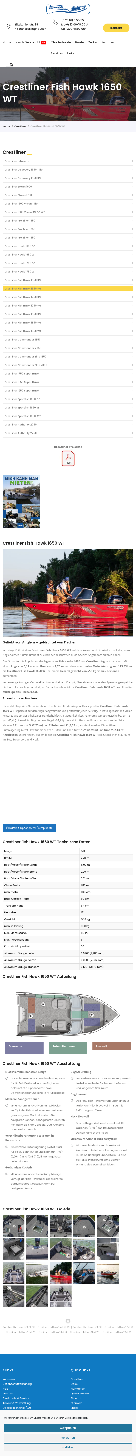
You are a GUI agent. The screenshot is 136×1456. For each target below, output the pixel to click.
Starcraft (77, 1398)
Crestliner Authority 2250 (20, 433)
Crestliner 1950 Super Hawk (21, 390)
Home (7, 42)
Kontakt (116, 28)
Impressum (10, 1379)
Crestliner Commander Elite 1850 (25, 356)
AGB (5, 1388)
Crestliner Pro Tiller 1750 (19, 229)
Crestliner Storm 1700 (18, 195)
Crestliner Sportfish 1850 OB (22, 399)
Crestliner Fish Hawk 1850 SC (22, 314)
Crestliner (20, 126)
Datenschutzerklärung (17, 1384)
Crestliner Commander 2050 (22, 348)
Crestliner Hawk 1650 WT (20, 254)
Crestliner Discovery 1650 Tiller (24, 169)
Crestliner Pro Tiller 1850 (19, 237)
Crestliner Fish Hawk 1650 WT (22, 288)
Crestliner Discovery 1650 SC (22, 178)
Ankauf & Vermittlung (17, 1403)
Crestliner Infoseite (16, 161)
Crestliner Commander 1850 (22, 339)
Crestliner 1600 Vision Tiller (21, 203)
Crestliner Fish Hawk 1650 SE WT (54, 1327)
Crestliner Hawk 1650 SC (19, 246)
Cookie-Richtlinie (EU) (17, 1408)
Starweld (76, 1403)
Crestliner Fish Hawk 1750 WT (22, 305)
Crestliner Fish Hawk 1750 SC (22, 297)
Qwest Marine (80, 1393)
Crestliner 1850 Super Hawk (21, 382)
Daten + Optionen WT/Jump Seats (30, 828)
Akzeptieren (68, 1428)
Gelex (74, 1384)
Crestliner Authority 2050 (20, 424)
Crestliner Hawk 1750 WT (20, 271)
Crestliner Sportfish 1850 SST (22, 407)
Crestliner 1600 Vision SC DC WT (24, 212)
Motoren (108, 42)
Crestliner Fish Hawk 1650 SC (22, 280)
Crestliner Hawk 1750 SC (19, 263)
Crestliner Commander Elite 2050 (25, 365)
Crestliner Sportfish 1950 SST (22, 416)
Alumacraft (78, 1388)
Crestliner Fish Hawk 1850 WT (22, 322)
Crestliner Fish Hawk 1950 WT (22, 331)
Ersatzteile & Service (16, 1398)
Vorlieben (68, 1447)
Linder (74, 1408)
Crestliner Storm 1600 (18, 186)
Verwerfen (68, 1438)
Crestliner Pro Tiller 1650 (19, 220)
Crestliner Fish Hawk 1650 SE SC (19, 1327)
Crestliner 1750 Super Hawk (21, 373)
